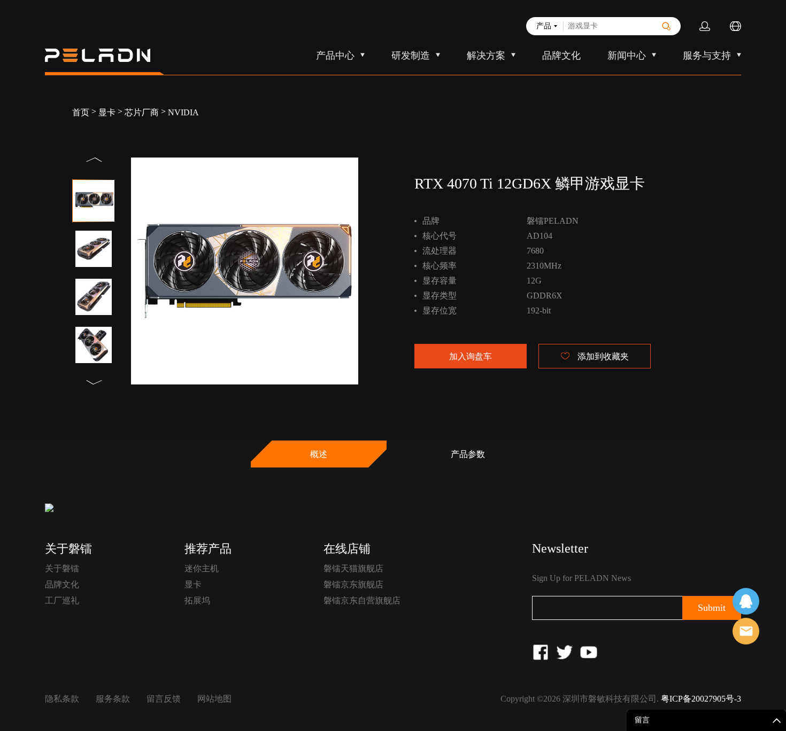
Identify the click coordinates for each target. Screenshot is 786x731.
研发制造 (410, 55)
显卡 (106, 112)
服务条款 (113, 698)
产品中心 (335, 55)
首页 (80, 112)
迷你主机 (201, 568)
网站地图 (214, 698)
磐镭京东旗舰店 (353, 584)
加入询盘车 (470, 356)
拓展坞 (197, 600)
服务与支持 (707, 55)
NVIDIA (183, 112)
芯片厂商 (142, 112)
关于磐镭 (62, 568)
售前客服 (746, 631)
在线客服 (746, 601)
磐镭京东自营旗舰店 (361, 600)
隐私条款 (62, 698)
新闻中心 (626, 55)
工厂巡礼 (62, 600)
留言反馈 (164, 698)
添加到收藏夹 (603, 356)
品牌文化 (561, 55)
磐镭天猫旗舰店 (353, 568)
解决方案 (486, 55)
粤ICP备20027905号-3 (701, 698)
